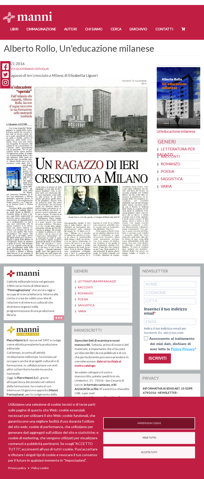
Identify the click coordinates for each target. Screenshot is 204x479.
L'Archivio (138, 29)
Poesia (167, 171)
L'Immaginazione (41, 29)
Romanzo (170, 164)
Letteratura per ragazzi (97, 281)
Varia (166, 186)
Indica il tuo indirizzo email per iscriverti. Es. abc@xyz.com (165, 331)
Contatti (164, 29)
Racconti (170, 156)
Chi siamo (93, 29)
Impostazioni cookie (149, 423)
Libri (14, 29)
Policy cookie (40, 468)
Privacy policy (17, 468)
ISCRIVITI (157, 358)
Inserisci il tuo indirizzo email (165, 311)
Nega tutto (149, 437)
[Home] (29, 12)
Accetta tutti (149, 452)
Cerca (116, 29)
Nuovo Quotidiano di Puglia (26, 69)
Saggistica (172, 178)
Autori (70, 29)
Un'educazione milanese (176, 131)
